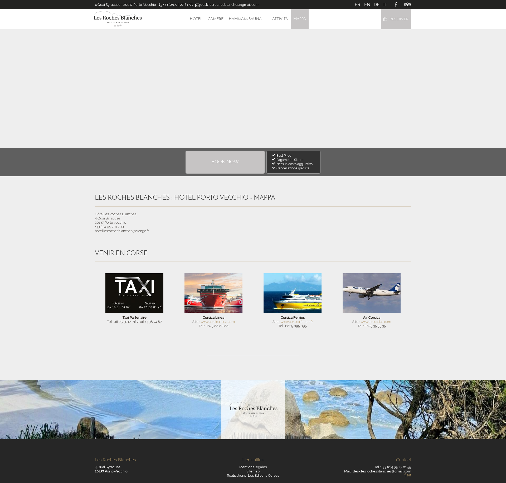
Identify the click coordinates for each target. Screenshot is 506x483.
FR (357, 4)
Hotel (196, 19)
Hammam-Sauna (245, 19)
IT (385, 4)
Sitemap (253, 471)
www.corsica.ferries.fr (297, 322)
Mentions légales (253, 467)
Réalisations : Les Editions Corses (253, 475)
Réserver (399, 19)
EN (367, 4)
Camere (215, 19)
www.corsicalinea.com (218, 322)
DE (377, 4)
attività (280, 19)
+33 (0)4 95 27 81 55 (178, 5)
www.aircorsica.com (376, 322)
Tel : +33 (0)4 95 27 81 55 (392, 467)
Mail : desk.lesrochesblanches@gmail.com (377, 471)
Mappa (299, 19)
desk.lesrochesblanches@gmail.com (229, 5)
